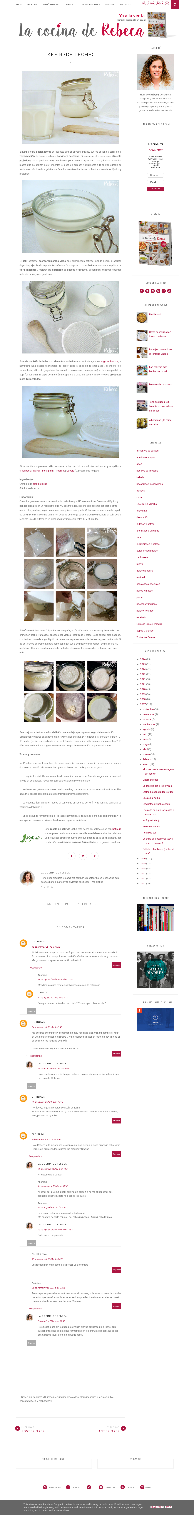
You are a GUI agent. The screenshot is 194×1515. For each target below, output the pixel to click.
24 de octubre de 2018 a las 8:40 (47, 1027)
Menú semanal (51, 4)
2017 (143, 704)
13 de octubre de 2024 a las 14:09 (47, 1259)
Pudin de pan (149, 832)
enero (146, 764)
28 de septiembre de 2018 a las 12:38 (55, 979)
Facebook (25, 470)
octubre (147, 719)
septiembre (149, 724)
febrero (147, 759)
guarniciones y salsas (148, 544)
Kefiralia (116, 829)
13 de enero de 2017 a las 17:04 (46, 947)
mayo (146, 744)
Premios (109, 4)
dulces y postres (145, 524)
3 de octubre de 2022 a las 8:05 (46, 1139)
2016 (143, 858)
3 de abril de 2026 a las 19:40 (51, 1321)
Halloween (142, 557)
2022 (143, 679)
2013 (143, 873)
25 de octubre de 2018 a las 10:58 (53, 1068)
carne (139, 497)
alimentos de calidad (148, 450)
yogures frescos (110, 361)
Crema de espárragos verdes (158, 791)
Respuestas (35, 967)
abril (145, 749)
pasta (139, 597)
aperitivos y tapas (146, 457)
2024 (143, 669)
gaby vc (43, 992)
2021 (143, 684)
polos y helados (145, 610)
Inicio (19, 4)
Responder (117, 965)
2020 (143, 689)
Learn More (157, 1507)
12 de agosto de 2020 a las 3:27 (52, 997)
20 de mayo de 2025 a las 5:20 (52, 1207)
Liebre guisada (150, 779)
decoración (142, 517)
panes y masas (145, 590)
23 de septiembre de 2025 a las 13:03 (55, 1229)
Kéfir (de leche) (151, 820)
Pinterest (60, 470)
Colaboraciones (90, 4)
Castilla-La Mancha (147, 504)
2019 (143, 694)
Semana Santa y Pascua (149, 624)
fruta (139, 537)
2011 (143, 883)
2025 (143, 664)
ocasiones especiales (148, 584)
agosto (147, 729)
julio (145, 734)
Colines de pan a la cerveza (157, 785)
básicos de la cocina (147, 470)
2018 (143, 699)
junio (145, 739)
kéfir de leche (40, 483)
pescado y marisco (147, 604)
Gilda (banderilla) (151, 826)
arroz (139, 464)
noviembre (148, 714)
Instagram (47, 470)
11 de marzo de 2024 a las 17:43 (53, 1186)
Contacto (124, 4)
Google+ (71, 470)
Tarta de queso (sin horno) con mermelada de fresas (161, 406)
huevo (140, 564)
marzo (146, 754)
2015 (143, 863)
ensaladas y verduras (148, 530)
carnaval (141, 490)
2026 (143, 659)
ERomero (38, 1134)
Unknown (38, 941)
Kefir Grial (39, 1253)
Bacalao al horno (151, 798)
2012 (143, 878)
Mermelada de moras (160, 384)
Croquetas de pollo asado (156, 804)
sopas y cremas (145, 630)
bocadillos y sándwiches (150, 484)
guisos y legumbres (147, 550)
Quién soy (70, 4)
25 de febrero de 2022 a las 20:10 (47, 1102)
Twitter (36, 470)
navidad (141, 577)
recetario (141, 617)
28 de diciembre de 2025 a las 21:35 (48, 1288)
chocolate (142, 510)
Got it (168, 1507)
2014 (143, 868)
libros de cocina (145, 570)
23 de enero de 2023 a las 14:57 (52, 1169)
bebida (140, 477)
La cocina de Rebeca (55, 872)
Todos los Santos (146, 637)
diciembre (148, 709)
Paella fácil (155, 314)
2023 (143, 674)
